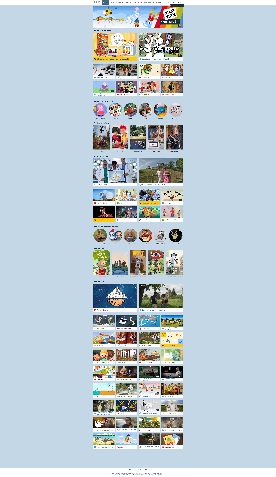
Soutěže (134, 2)
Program (148, 2)
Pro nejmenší (158, 2)
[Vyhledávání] (168, 2)
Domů (106, 2)
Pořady (126, 2)
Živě (141, 2)
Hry (113, 2)
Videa (119, 2)
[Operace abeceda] (138, 17)
